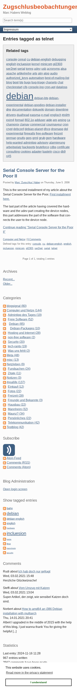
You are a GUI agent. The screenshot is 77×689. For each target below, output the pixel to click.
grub (42, 138)
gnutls (21, 138)
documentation (22, 109)
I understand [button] (38, 682)
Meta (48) (13, 355)
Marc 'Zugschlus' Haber (27, 182)
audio (54, 73)
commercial (37, 124)
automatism (36, 77)
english (11, 64)
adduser (40, 120)
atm (40, 73)
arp (55, 120)
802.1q (29, 120)
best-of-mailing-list (57, 77)
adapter (37, 151)
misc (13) (13, 359)
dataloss (61, 87)
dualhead (23, 115)
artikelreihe (24, 73)
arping (62, 120)
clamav (24, 124)
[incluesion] (4, 533)
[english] (4, 523)
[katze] (4, 539)
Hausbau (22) (17, 404)
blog (9, 82)
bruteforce (42, 147)
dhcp (47, 129)
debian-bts (41, 98)
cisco (56, 151)
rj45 (8, 156)
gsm (49, 138)
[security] (4, 552)
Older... (7, 283)
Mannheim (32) (18, 409)
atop (46, 73)
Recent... (9, 279)
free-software (44, 133)
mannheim (11, 548)
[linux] (4, 543)
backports (28, 147)
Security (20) (16, 341)
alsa (63, 69)
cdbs (53, 147)
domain (50, 109)
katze (9, 539)
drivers (11, 115)
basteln (47, 151)
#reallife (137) (16, 382)
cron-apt (49, 87)
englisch (55, 115)
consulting (13, 151)
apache (11, 73)
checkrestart (14, 87)
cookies (26, 151)
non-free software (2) (21, 337)
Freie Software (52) (20, 319)
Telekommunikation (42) (24, 422)
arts (34, 73)
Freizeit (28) (16, 395)
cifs (25, 87)
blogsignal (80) (17, 305)
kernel (36, 64)
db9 (63, 151)
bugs (27, 82)
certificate (63, 147)
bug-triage (38, 82)
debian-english (41, 59)
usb (43, 68)
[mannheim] (4, 547)
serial (21, 69)
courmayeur (54, 124)
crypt (9, 129)
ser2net (11, 69)
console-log (36, 87)
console (11, 59)
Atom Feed (14, 458)
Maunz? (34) (16, 413)
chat (60, 82)
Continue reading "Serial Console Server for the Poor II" (38, 229)
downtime (62, 109)
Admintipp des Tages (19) (25, 314)
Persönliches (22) (19, 418)
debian (19, 96)
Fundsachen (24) (19, 368)
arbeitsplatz (13, 147)
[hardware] (4, 527)
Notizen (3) (14, 377)
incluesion (24, 64)
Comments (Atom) (19, 467)
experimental (14, 133)
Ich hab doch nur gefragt (34, 571)
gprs (29, 138)
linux (9, 544)
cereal (22, 59)
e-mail (45, 115)
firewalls (29, 133)
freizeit (58, 133)
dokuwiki (38, 109)
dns (8, 109)
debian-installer (56, 105)
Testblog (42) (15, 427)
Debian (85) (17, 323)
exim (66, 115)
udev (37, 68)
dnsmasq (57, 129)
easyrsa (35, 115)
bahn (10, 508)
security (10, 553)
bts (21, 82)
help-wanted (14, 142)
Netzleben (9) (16, 364)
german (11, 138)
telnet (54, 248)
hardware (59, 138)
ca (68, 120)
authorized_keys (17, 77)
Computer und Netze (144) (24, 310)
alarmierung (57, 142)
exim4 (10, 120)
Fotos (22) (14, 391)
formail (19, 120)
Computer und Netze (14, 239)
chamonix (12, 124)
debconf (18, 129)
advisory (42, 142)
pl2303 (57, 64)
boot (16, 82)
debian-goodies (34, 105)
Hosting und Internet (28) (24, 332)
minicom (46, 64)
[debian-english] (4, 518)
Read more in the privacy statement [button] (29, 672)
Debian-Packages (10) (25, 328)
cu (28, 59)
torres (29, 68)
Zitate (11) (14, 373)
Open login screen (15, 489)
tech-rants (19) (17, 346)
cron (65, 124)
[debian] (4, 513)
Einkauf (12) (16, 386)
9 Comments (34, 239)
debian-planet (34, 129)
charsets (51, 82)
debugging (59, 59)
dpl (66, 129)
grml (35, 138)
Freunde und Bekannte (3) (25, 400)
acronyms (53, 68)
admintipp (29, 142)
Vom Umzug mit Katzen (34, 588)
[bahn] (4, 508)
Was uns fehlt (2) (19, 350)
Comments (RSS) (18, 462)
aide (49, 120)
